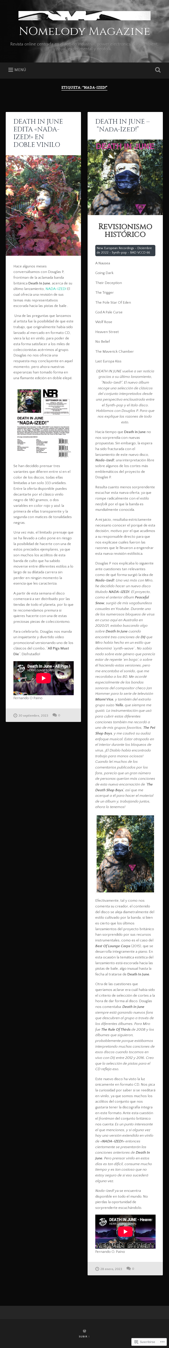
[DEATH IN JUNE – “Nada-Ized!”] (125, 177)
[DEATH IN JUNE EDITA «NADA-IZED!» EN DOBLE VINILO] (43, 205)
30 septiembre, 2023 (33, 716)
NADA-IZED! (56, 289)
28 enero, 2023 (111, 1269)
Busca (157, 70)
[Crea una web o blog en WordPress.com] (84, 1331)
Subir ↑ (84, 1336)
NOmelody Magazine (84, 31)
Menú (20, 70)
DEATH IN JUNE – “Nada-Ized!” (122, 125)
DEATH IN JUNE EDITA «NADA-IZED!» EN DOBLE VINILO (38, 133)
